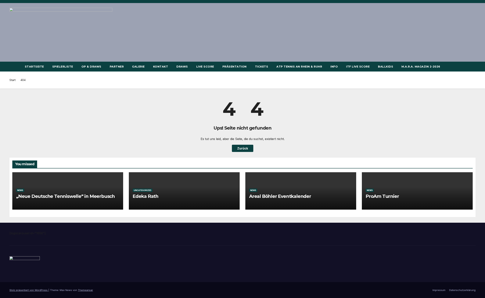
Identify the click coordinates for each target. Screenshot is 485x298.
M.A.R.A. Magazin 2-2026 (420, 66)
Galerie (138, 66)
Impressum (439, 290)
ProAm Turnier (382, 196)
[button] (473, 66)
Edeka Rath (145, 196)
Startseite (34, 66)
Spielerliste (62, 66)
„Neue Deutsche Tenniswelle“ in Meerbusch (65, 196)
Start (12, 80)
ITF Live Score (358, 66)
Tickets (261, 66)
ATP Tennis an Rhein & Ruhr (299, 66)
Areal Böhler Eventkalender (280, 196)
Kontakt (160, 66)
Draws (182, 66)
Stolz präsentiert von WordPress (28, 290)
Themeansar (85, 290)
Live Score (205, 66)
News (20, 190)
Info (334, 66)
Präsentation (234, 66)
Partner (117, 66)
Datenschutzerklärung (462, 290)
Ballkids (385, 66)
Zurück (242, 148)
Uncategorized (142, 190)
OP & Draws (91, 66)
